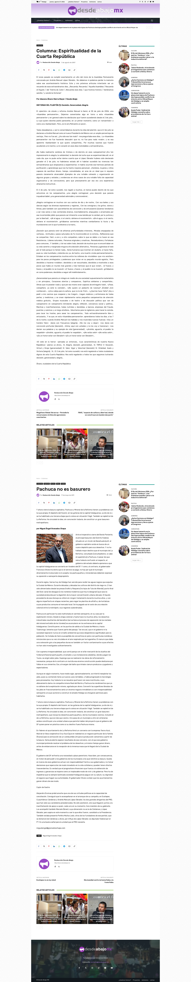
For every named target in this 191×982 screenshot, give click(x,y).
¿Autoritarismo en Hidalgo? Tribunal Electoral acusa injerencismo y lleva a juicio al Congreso (100, 453)
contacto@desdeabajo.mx (100, 962)
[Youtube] (153, 1)
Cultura (49, 447)
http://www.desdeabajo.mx (62, 395)
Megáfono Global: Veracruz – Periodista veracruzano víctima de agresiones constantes (52, 415)
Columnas (44, 40)
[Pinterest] (49, 70)
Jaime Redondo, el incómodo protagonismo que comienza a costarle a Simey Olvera (75, 453)
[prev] (147, 27)
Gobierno (100, 447)
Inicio (38, 40)
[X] (44, 70)
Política (74, 447)
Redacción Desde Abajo (51, 62)
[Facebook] (140, 1)
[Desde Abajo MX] (95, 11)
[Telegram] (150, 1)
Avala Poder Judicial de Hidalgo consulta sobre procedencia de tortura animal (85, 27)
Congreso (134, 107)
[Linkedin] (54, 70)
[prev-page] (37, 462)
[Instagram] (145, 1)
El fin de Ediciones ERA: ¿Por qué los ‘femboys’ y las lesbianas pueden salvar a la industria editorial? (49, 453)
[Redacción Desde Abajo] (38, 62)
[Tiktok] (148, 1)
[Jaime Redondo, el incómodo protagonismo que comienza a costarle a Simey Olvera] (75, 444)
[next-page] (41, 462)
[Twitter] (142, 1)
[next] (151, 27)
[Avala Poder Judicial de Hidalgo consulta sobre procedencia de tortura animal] (124, 112)
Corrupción (135, 90)
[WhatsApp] (59, 70)
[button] (152, 20)
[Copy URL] (74, 70)
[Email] (69, 70)
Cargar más (135, 122)
